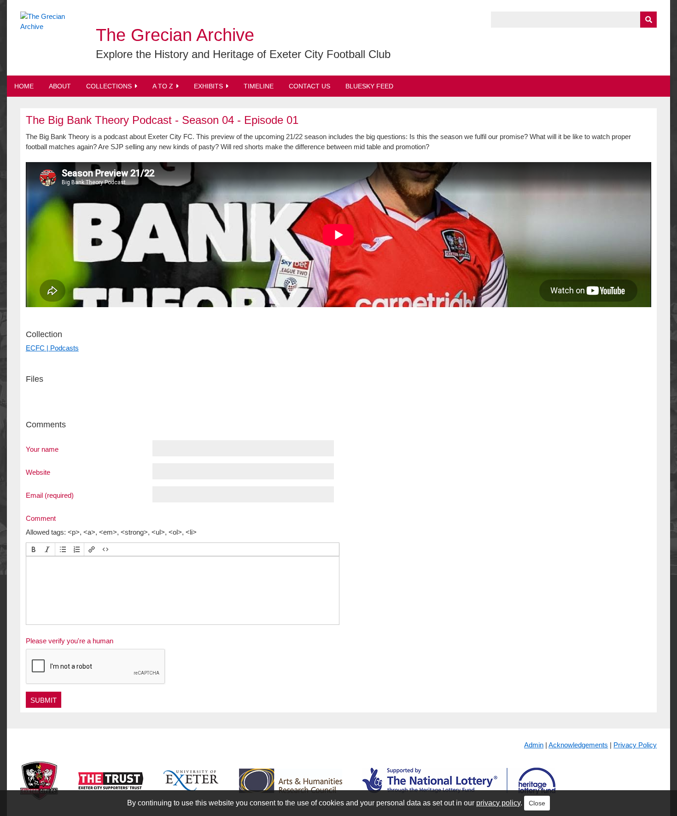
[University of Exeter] (191, 788)
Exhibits (208, 86)
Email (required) (50, 495)
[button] (33, 549)
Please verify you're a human (69, 641)
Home (24, 86)
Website (38, 472)
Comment (41, 518)
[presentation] (34, 549)
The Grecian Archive (175, 35)
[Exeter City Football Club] (39, 788)
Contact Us (309, 86)
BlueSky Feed (369, 86)
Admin (533, 745)
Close (537, 803)
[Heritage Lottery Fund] (458, 788)
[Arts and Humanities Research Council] (290, 788)
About (60, 86)
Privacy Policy (635, 745)
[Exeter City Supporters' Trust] (110, 788)
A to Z (162, 86)
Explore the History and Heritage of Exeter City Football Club (243, 54)
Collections (109, 86)
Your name (42, 449)
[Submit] (648, 20)
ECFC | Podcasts (52, 348)
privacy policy (498, 803)
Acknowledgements (578, 745)
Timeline (259, 86)
